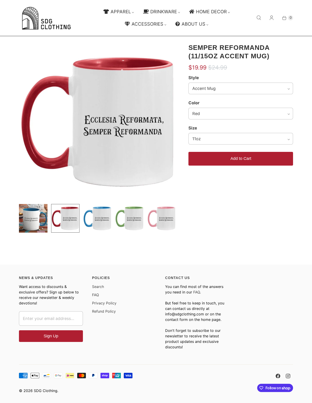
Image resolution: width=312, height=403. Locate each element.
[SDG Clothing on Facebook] (278, 376)
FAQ (95, 295)
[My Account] (271, 17)
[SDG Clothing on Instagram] (288, 376)
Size (192, 128)
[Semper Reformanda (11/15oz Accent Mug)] (97, 121)
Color (193, 102)
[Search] (258, 17)
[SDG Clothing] (46, 18)
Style (193, 77)
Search (98, 286)
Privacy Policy (104, 303)
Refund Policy (104, 311)
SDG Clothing (45, 390)
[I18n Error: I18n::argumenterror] (33, 218)
